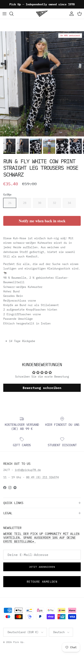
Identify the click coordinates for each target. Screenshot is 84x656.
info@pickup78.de (28, 470)
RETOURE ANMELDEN (42, 581)
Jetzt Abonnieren (42, 566)
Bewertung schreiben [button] (42, 388)
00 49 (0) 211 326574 (42, 477)
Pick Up (18, 642)
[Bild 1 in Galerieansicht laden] (42, 83)
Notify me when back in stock (42, 221)
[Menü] (4, 13)
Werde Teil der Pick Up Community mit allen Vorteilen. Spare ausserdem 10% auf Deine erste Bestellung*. (41, 538)
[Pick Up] (42, 14)
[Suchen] (13, 13)
